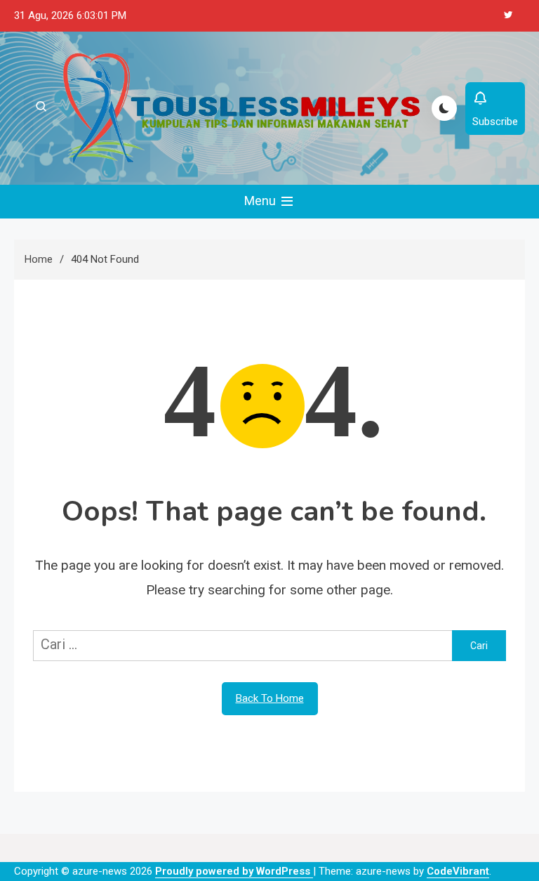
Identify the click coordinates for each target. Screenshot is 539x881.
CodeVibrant (458, 871)
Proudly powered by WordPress (234, 871)
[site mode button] (444, 108)
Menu (261, 200)
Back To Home (270, 698)
